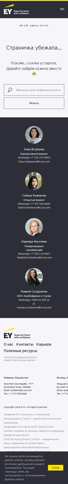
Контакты (24, 344)
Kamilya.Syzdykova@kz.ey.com (34, 307)
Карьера (43, 344)
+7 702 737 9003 (40, 157)
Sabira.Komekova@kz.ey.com (34, 207)
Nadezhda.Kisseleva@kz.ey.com (34, 257)
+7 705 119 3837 (40, 253)
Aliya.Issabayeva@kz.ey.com (34, 161)
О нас (8, 344)
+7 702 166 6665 (40, 203)
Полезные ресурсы (20, 350)
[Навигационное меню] (62, 9)
